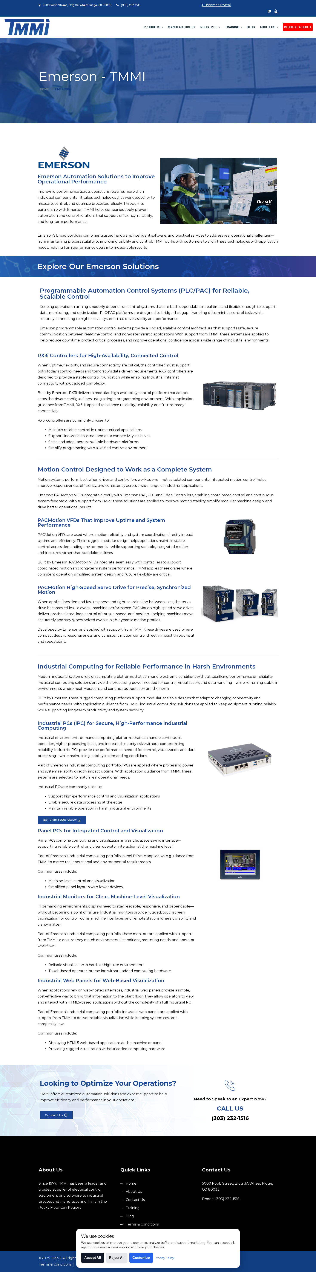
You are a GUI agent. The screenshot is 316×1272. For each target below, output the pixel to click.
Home (44, 89)
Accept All (92, 1258)
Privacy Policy (164, 1258)
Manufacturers (181, 27)
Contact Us (135, 1200)
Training (232, 27)
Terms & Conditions (142, 1224)
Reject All (116, 1258)
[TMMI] (39, 27)
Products (152, 27)
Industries (208, 27)
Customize (141, 1258)
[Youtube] (276, 11)
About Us (267, 27)
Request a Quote (298, 27)
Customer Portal (216, 5)
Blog (251, 27)
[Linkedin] (269, 11)
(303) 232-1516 (131, 5)
